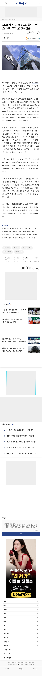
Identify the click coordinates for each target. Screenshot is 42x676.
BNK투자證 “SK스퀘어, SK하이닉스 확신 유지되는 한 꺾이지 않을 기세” (21, 231)
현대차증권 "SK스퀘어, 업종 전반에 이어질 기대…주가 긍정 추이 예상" (21, 228)
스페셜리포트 (7, 650)
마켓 (10, 19)
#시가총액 (16, 248)
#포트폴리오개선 (27, 248)
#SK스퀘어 (7, 248)
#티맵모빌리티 (8, 252)
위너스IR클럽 (7, 658)
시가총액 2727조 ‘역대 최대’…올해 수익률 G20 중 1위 (20, 235)
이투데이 (4, 19)
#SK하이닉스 (18, 252)
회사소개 (7, 669)
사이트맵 (35, 669)
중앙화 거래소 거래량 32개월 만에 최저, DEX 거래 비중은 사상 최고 (21, 238)
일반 (15, 19)
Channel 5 (7, 654)
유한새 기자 (5, 38)
